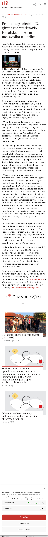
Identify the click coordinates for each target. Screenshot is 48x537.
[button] (44, 488)
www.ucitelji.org (36, 279)
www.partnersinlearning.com (25, 288)
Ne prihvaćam (24, 523)
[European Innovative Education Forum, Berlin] (24, 61)
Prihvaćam (24, 517)
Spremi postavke (24, 530)
